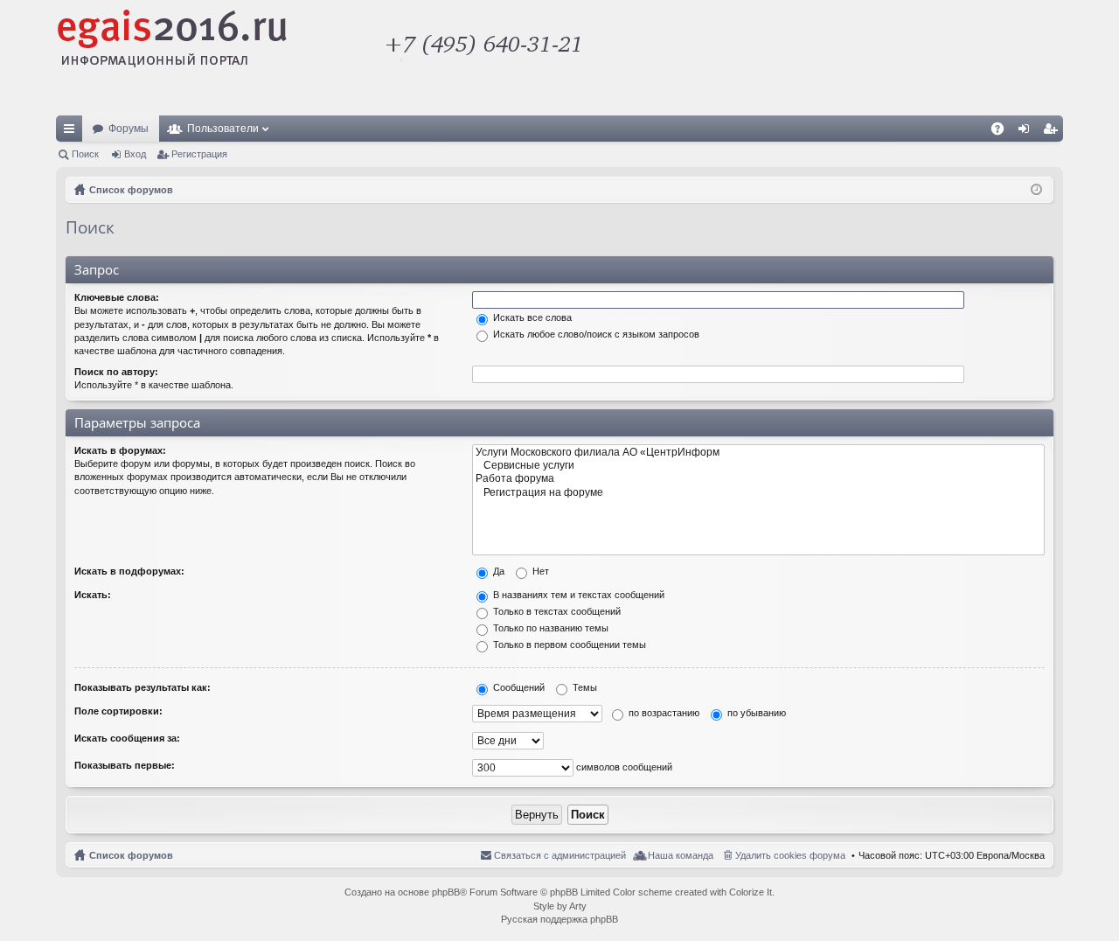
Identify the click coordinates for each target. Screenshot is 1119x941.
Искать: (92, 594)
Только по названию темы (549, 628)
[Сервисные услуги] (758, 465)
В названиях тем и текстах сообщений (577, 594)
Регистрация (199, 154)
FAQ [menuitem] (1003, 132)
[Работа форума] (758, 478)
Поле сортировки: (118, 711)
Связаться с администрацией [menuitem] (560, 855)
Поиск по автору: (116, 371)
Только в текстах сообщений (555, 611)
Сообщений (517, 687)
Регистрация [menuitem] (1053, 132)
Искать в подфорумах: (129, 571)
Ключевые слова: (116, 297)
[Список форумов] (415, 57)
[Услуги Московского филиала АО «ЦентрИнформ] (758, 452)
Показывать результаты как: (142, 687)
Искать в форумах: (120, 450)
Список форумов (131, 855)
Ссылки (72, 132)
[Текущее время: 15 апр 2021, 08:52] (1036, 190)
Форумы (128, 128)
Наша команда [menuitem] (680, 855)
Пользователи (223, 128)
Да (497, 571)
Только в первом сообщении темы (568, 644)
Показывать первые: (124, 765)
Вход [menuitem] (1027, 132)
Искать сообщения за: (127, 738)
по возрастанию (662, 712)
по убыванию (755, 712)
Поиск (85, 154)
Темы (583, 687)
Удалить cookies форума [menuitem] (790, 855)
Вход (135, 154)
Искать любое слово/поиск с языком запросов (594, 334)
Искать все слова (531, 317)
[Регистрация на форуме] (758, 492)
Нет (539, 571)
